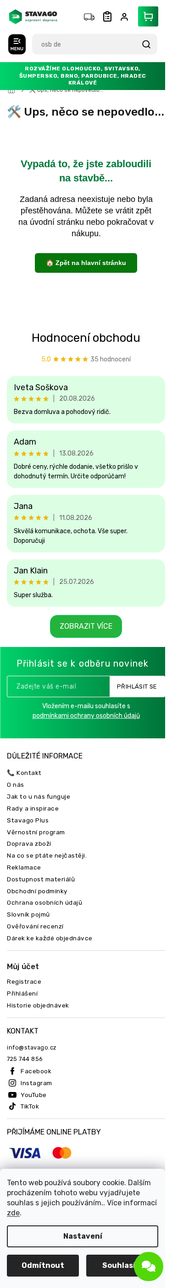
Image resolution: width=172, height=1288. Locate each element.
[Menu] (17, 44)
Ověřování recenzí (35, 926)
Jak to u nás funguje (38, 796)
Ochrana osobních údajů (44, 902)
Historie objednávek (38, 1005)
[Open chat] (148, 1266)
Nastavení (82, 1236)
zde (13, 1212)
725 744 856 (25, 1058)
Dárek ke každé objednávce (50, 938)
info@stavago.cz (31, 1047)
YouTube (34, 1094)
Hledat (146, 44)
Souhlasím (122, 1265)
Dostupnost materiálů (41, 879)
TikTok (30, 1106)
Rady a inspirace (33, 808)
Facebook (36, 1071)
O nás (15, 784)
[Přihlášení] (126, 17)
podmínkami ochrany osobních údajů (86, 716)
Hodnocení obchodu (86, 338)
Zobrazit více (86, 626)
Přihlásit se (137, 686)
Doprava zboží (29, 843)
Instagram (36, 1083)
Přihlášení (22, 993)
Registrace (24, 981)
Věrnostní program (36, 832)
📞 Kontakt (24, 772)
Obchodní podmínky (37, 891)
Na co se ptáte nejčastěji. (47, 855)
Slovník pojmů (28, 914)
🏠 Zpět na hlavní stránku (86, 262)
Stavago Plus (28, 820)
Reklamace (24, 867)
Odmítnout (43, 1265)
